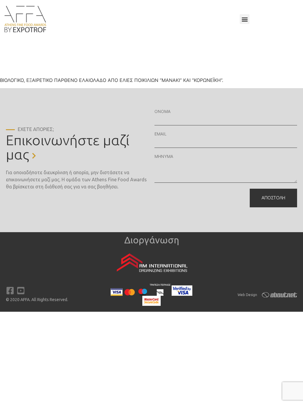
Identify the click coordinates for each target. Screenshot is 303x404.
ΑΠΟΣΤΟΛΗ (273, 197)
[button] (244, 19)
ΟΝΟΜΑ (162, 111)
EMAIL (160, 133)
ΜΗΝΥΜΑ (163, 156)
